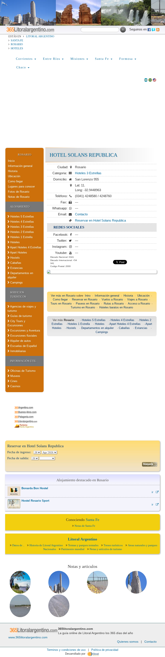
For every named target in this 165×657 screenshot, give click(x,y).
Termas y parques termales (83, 545)
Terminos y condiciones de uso (66, 649)
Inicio (11, 160)
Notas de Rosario (18, 196)
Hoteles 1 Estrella (20, 237)
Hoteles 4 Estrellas (21, 221)
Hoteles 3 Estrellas (21, 226)
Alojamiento (19, 206)
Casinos (14, 386)
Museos (14, 376)
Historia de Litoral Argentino (46, 545)
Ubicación (14, 176)
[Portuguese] (150, 79)
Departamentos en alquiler (20, 275)
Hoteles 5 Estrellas (21, 216)
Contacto (81, 214)
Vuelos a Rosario (112, 299)
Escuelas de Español (23, 346)
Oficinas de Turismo (22, 370)
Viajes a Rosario (137, 299)
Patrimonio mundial (72, 549)
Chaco (21, 67)
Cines (13, 381)
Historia (12, 171)
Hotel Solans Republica (83, 155)
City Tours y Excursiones (16, 323)
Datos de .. (18, 545)
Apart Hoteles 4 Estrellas (25, 247)
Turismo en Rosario (83, 307)
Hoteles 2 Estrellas (21, 232)
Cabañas (15, 262)
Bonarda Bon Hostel (34, 488)
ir (154, 492)
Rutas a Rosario (114, 303)
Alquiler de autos (20, 340)
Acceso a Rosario (139, 303)
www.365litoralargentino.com (27, 637)
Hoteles (17, 48)
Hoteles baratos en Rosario (116, 307)
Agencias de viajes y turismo (22, 308)
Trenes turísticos (113, 545)
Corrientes (25, 58)
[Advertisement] (82, 116)
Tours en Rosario (61, 303)
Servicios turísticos (18, 294)
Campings (16, 282)
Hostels (14, 257)
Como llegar (15, 181)
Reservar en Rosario (84, 299)
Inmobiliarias (17, 351)
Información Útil (23, 361)
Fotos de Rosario (18, 191)
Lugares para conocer (21, 186)
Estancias (16, 268)
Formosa (126, 58)
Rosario (17, 44)
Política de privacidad (104, 649)
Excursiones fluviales (23, 335)
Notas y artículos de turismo (106, 549)
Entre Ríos (52, 58)
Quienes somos (127, 641)
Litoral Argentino (40, 36)
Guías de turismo (20, 316)
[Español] (146, 79)
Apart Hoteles (18, 252)
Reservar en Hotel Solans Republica (100, 220)
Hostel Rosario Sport (35, 500)
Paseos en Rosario (87, 303)
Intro (87, 295)
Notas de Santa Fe (85, 525)
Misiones (78, 58)
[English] (154, 79)
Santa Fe (17, 40)
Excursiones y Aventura (24, 330)
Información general (20, 166)
